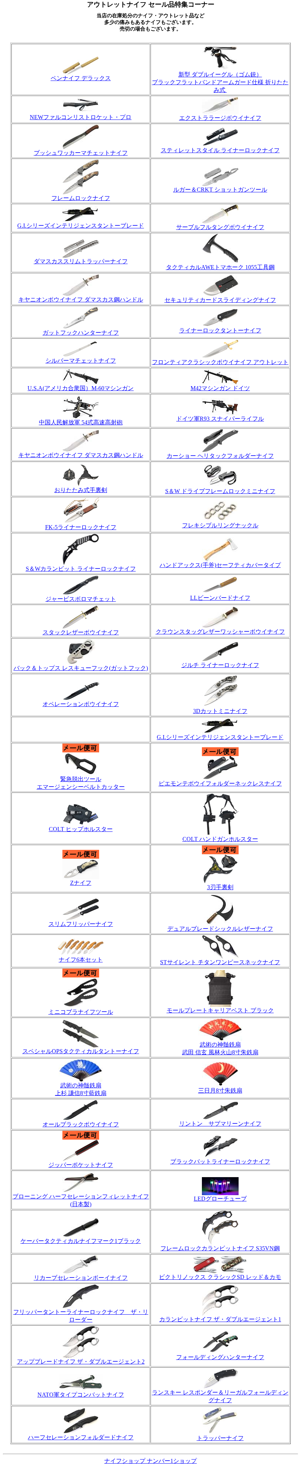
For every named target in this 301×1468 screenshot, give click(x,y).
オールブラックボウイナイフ (81, 1124)
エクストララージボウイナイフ (220, 118)
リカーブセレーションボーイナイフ (81, 1278)
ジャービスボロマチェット (81, 599)
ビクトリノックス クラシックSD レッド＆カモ (220, 1277)
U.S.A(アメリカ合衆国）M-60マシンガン (81, 388)
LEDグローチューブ (220, 1199)
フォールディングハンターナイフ (220, 1357)
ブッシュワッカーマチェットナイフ (81, 153)
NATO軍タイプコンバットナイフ (80, 1395)
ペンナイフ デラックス (81, 78)
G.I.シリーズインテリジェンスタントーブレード (80, 225)
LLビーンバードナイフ (220, 598)
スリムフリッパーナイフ (80, 924)
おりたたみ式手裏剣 (80, 490)
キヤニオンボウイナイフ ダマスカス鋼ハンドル (80, 299)
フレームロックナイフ (80, 198)
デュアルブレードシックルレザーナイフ (220, 929)
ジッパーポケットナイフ (80, 1165)
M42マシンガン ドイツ (220, 388)
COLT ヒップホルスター (81, 829)
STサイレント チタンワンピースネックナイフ (220, 962)
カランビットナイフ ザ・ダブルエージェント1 (220, 1319)
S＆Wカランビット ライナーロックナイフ (81, 569)
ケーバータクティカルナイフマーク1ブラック (81, 1241)
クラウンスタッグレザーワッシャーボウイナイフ (220, 631)
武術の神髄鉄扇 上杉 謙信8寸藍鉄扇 (80, 1089)
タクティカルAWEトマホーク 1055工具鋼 (220, 267)
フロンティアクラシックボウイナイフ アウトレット (220, 362)
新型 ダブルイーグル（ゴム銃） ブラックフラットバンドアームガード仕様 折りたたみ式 (220, 82)
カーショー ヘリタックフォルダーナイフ (220, 456)
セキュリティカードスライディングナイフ (220, 300)
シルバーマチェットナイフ (81, 360)
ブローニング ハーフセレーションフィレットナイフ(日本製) (80, 1200)
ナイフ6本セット (81, 959)
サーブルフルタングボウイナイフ (220, 227)
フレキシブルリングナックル (220, 525)
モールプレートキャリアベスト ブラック (220, 1010)
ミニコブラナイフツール (80, 1012)
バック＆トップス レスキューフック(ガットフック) (81, 668)
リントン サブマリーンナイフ (220, 1123)
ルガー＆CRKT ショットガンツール (220, 189)
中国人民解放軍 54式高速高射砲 (81, 422)
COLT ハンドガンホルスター (220, 839)
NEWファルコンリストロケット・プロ (80, 117)
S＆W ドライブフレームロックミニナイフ (220, 491)
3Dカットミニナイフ (220, 711)
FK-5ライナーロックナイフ (80, 527)
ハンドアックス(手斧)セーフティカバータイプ (220, 565)
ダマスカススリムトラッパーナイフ (81, 261)
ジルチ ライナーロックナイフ (220, 665)
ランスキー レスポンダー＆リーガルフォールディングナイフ (220, 1396)
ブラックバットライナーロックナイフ (220, 1161)
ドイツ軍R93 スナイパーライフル (220, 419)
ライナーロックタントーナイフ (220, 330)
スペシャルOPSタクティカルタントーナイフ (80, 1051)
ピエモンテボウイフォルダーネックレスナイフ (220, 783)
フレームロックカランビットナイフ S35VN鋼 (220, 1248)
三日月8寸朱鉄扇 (220, 1090)
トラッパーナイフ (220, 1438)
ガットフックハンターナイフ (81, 332)
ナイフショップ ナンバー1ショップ (150, 1461)
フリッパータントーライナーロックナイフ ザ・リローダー (80, 1316)
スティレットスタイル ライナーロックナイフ (220, 150)
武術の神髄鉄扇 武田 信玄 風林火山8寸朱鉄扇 (220, 1048)
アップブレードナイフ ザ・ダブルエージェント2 (81, 1361)
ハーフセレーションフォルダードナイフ (81, 1437)
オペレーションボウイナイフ (81, 704)
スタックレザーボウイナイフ (81, 632)
